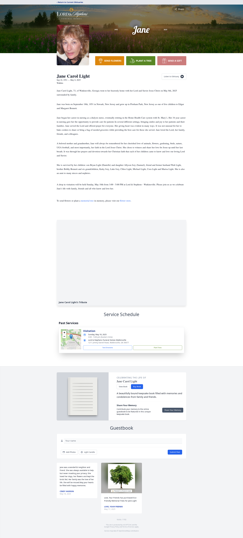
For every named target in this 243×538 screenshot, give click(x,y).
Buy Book (137, 386)
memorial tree (87, 200)
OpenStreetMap (124, 531)
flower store (125, 200)
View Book (123, 386)
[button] (71, 336)
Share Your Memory (172, 410)
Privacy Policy (114, 527)
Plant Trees (158, 348)
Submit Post (175, 452)
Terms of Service (128, 527)
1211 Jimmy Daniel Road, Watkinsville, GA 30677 (108, 342)
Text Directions (107, 348)
